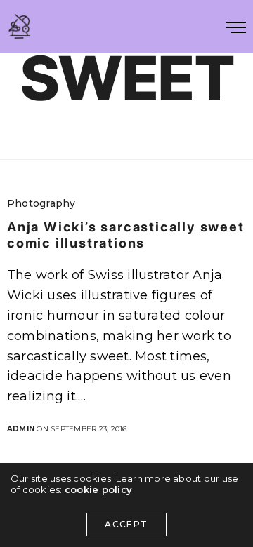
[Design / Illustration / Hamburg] (19, 26)
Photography (41, 203)
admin (20, 428)
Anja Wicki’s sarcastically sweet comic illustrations (126, 235)
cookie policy (98, 489)
